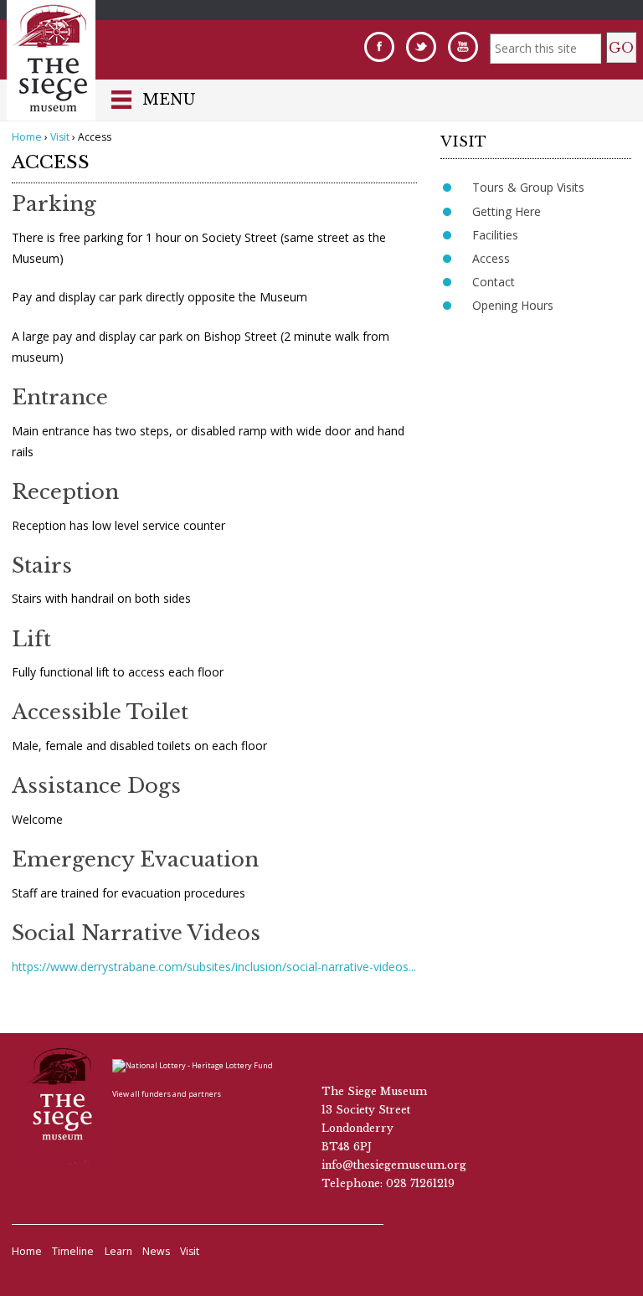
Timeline (73, 1251)
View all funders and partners (166, 1093)
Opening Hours (512, 305)
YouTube (463, 47)
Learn (118, 1251)
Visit (59, 137)
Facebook (379, 47)
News (156, 1251)
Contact (493, 282)
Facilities (495, 235)
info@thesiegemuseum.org (394, 1165)
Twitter (421, 47)
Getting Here (506, 211)
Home (27, 137)
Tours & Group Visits (528, 187)
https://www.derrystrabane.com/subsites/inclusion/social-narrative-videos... (214, 967)
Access (491, 258)
